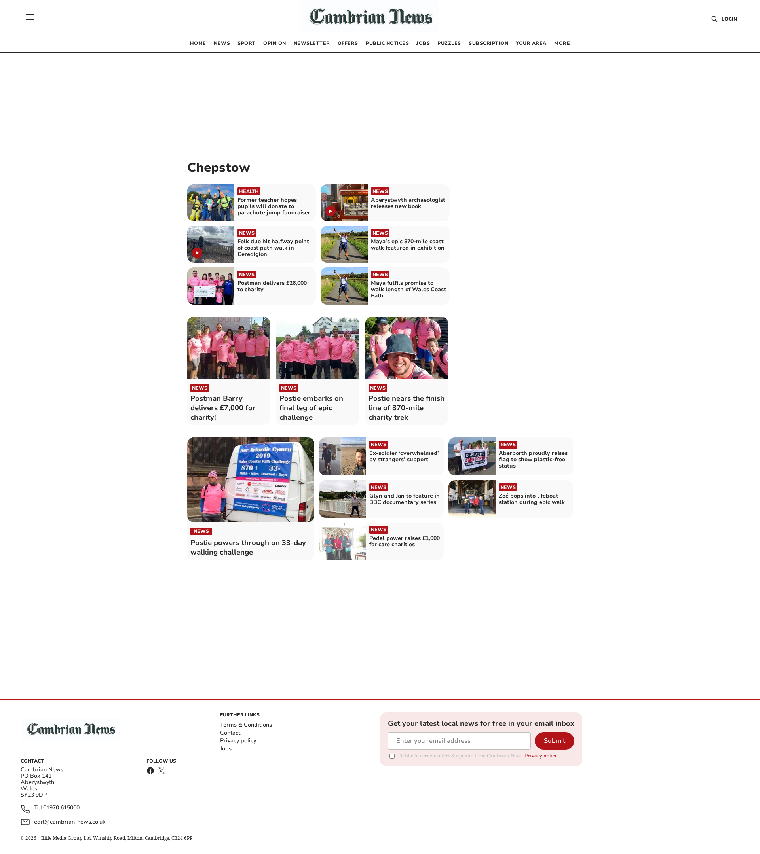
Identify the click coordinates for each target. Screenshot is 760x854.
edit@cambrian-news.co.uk (69, 822)
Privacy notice (541, 756)
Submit (554, 741)
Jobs (226, 748)
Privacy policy (238, 740)
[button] (30, 17)
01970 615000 (61, 808)
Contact (230, 733)
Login (729, 19)
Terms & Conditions (246, 725)
